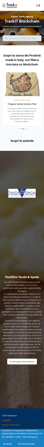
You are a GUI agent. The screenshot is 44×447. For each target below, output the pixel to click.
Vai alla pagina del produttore (22, 361)
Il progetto (6, 420)
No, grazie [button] (7, 444)
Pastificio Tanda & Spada (22, 100)
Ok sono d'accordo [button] (26, 444)
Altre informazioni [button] (30, 437)
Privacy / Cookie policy (11, 425)
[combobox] (24, 38)
